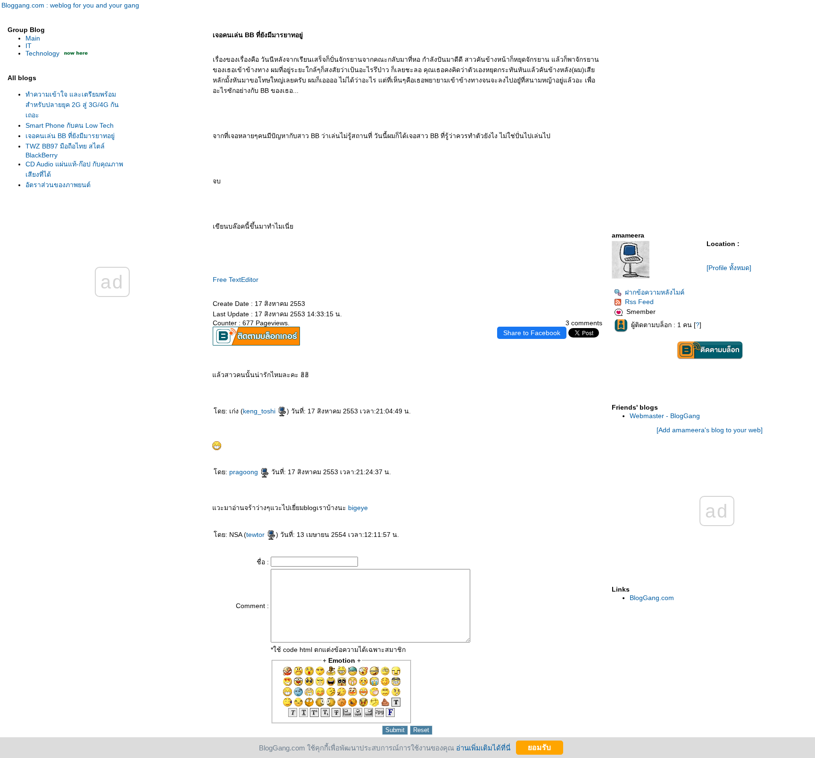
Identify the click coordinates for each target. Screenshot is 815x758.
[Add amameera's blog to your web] (710, 430)
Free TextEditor (235, 279)
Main (32, 38)
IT (28, 45)
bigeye (358, 507)
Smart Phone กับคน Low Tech (69, 125)
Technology (42, 53)
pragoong (244, 472)
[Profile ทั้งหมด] (729, 268)
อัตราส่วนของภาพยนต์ (58, 185)
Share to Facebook (531, 333)
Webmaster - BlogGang (665, 416)
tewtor (256, 534)
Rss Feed (639, 301)
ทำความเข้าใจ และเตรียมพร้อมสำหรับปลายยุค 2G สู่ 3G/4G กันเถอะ (72, 105)
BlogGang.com (652, 597)
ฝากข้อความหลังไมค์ (654, 292)
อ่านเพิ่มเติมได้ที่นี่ (483, 747)
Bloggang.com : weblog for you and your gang (70, 5)
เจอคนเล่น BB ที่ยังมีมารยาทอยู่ (70, 136)
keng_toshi (260, 411)
